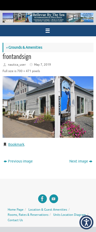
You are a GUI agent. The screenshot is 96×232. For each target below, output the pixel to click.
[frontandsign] (48, 107)
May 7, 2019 (42, 65)
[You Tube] (53, 198)
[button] (86, 222)
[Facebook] (42, 198)
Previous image (20, 161)
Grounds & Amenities (24, 47)
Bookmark (16, 144)
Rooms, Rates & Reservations (28, 215)
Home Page (16, 210)
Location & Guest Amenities (47, 210)
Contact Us (15, 220)
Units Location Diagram (69, 215)
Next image (78, 161)
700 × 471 (24, 71)
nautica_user (17, 65)
